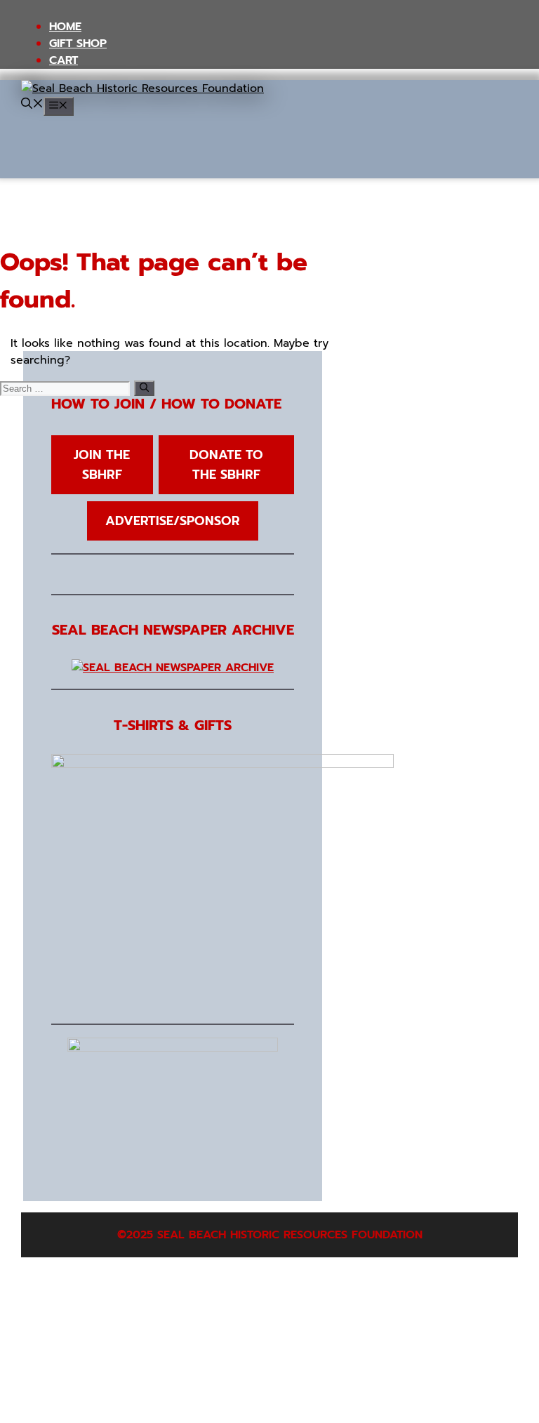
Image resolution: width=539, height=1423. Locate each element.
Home (65, 26)
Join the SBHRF (102, 464)
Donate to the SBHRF (226, 464)
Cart (63, 60)
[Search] (144, 388)
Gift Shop (78, 43)
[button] (32, 105)
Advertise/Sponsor (172, 521)
